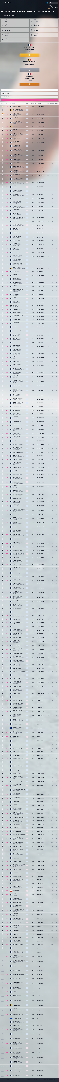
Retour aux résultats (6, 2)
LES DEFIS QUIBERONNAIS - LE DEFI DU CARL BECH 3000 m (42, 1080)
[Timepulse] (53, 7)
